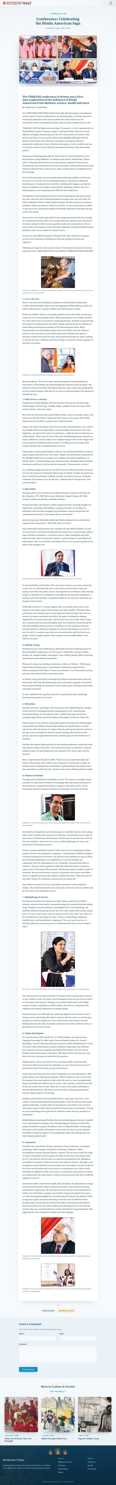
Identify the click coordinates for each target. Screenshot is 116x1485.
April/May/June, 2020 (66, 1311)
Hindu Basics (63, 1469)
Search (60, 1472)
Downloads (92, 1469)
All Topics (61, 1465)
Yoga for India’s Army (88, 1438)
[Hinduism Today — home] (17, 3)
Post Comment (28, 1369)
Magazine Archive (65, 1462)
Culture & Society (48, 1311)
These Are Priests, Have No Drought (18, 1439)
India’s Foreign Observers (54, 1438)
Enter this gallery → (58, 1391)
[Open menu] (111, 3)
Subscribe (91, 1462)
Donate (90, 1465)
